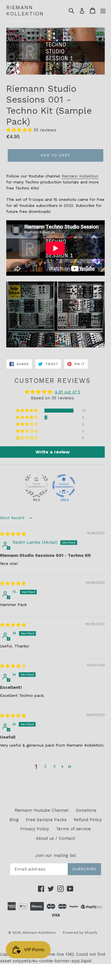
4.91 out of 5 (67, 392)
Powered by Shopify (80, 933)
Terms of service (73, 828)
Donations (86, 810)
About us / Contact (55, 838)
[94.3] (36, 485)
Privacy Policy (34, 828)
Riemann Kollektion (25, 10)
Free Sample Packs (46, 819)
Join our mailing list (55, 855)
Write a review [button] (52, 452)
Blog (14, 819)
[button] (20, 130)
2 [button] (45, 766)
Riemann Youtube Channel (42, 810)
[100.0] (63, 485)
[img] (13, 534)
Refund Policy (88, 819)
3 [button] (54, 766)
